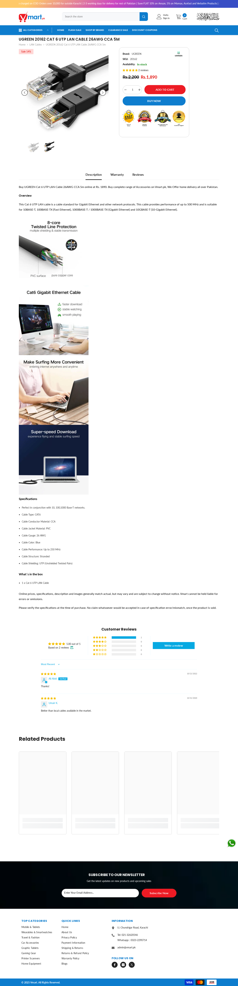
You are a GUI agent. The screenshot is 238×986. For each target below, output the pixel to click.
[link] (42, 820)
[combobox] (101, 16)
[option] (64, 92)
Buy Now (154, 101)
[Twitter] (132, 965)
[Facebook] (115, 965)
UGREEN (136, 53)
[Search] (104, 16)
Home (22, 44)
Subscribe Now (159, 893)
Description (94, 174)
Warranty (117, 174)
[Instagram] (123, 965)
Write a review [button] (173, 645)
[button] (24, 92)
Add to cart (165, 89)
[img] (48, 673)
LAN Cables (35, 44)
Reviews (138, 174)
